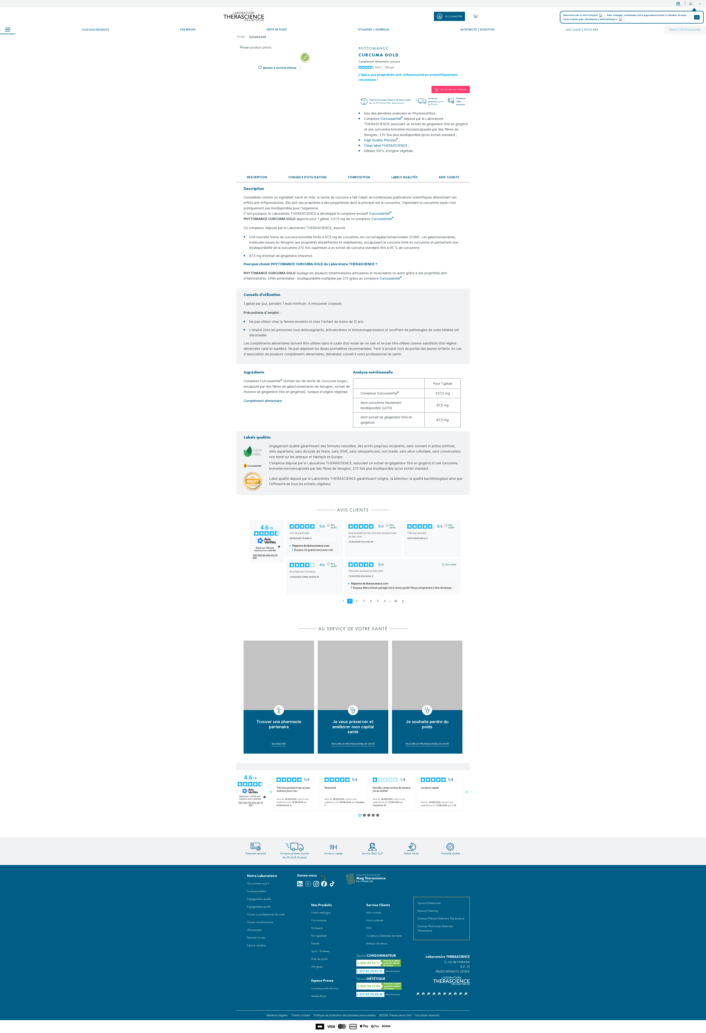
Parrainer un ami (256, 937)
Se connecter (453, 16)
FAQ (368, 928)
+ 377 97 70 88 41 (369, 994)
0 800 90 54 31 (368, 963)
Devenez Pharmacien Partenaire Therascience (435, 928)
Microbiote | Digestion (477, 29)
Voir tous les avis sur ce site (265, 556)
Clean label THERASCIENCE (385, 145)
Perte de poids (277, 29)
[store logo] (244, 16)
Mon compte (373, 912)
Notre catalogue (320, 912)
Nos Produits (321, 905)
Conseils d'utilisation (307, 177)
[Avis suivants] (403, 601)
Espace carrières (256, 945)
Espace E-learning (428, 911)
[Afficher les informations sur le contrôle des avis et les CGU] (264, 797)
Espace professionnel (685, 30)
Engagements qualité (259, 899)
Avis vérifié (334, 525)
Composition (359, 177)
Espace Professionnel (429, 903)
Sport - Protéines (320, 951)
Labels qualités (404, 177)
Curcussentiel (391, 119)
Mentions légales (277, 1015)
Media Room (318, 996)
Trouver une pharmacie (260, 922)
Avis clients (449, 177)
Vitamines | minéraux (373, 29)
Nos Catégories (7, 29)
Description (257, 177)
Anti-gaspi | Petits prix (582, 30)
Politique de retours (376, 943)
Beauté (315, 943)
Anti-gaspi (317, 966)
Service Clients (378, 905)
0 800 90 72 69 (368, 986)
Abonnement (254, 930)
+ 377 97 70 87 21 (369, 971)
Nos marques (319, 920)
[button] (695, 3)
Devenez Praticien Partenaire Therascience (441, 918)
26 (395, 601)
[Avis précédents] (343, 601)
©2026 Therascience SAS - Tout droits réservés (409, 1015)
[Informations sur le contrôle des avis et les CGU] (279, 546)
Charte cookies (300, 1015)
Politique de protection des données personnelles (345, 1015)
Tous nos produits (95, 30)
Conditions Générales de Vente (384, 936)
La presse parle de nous (324, 988)
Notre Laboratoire (262, 875)
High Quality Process (381, 140)
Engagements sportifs (259, 907)
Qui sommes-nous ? (258, 883)
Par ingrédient (319, 936)
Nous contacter (375, 920)
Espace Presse (322, 980)
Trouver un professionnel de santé (266, 914)
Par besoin (188, 29)
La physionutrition (256, 891)
